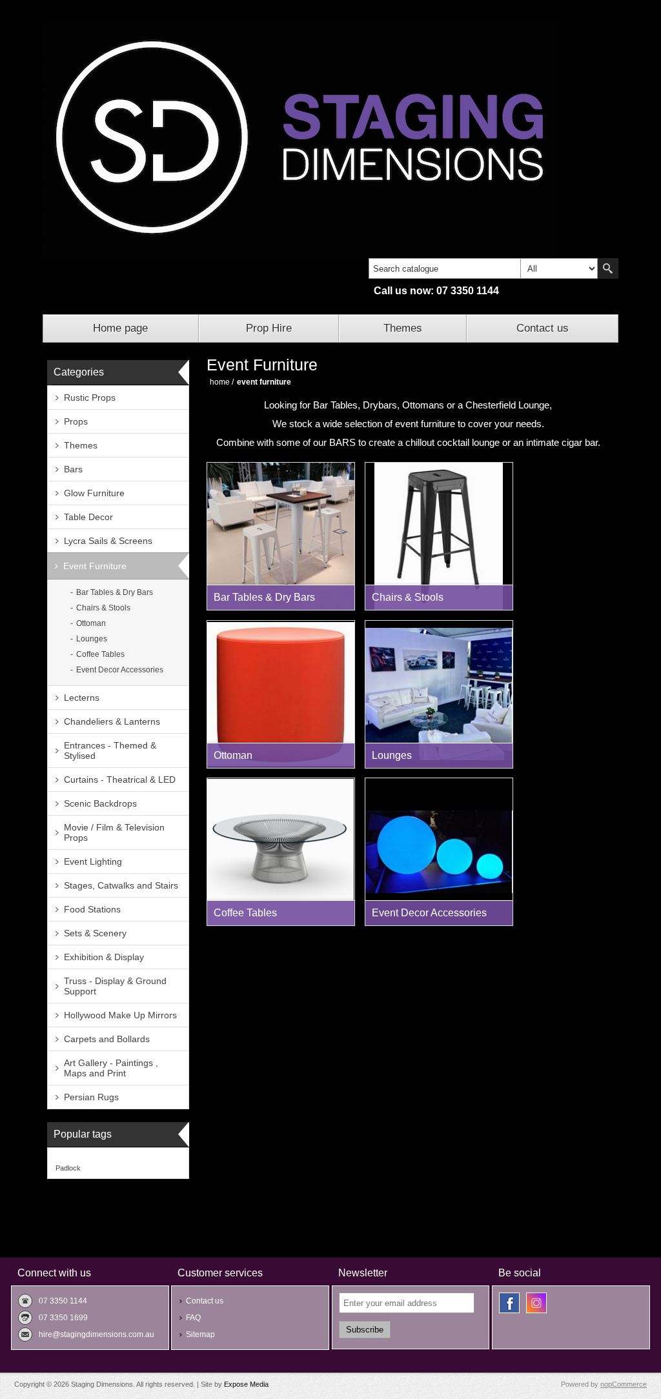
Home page (120, 328)
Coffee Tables (100, 654)
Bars (73, 469)
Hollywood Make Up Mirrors (120, 1015)
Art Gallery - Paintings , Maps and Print (111, 1068)
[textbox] (445, 268)
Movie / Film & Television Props (114, 832)
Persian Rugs (91, 1097)
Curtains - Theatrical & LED (120, 779)
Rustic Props (90, 397)
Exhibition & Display (104, 957)
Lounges (91, 638)
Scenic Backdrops (100, 803)
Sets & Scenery (95, 933)
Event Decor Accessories (119, 669)
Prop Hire (269, 328)
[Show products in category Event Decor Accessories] (439, 851)
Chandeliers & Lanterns (112, 721)
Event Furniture (95, 566)
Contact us (542, 328)
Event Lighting (93, 861)
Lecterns (81, 697)
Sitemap (200, 1334)
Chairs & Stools (103, 607)
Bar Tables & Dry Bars (114, 592)
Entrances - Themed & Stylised (110, 750)
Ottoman (91, 623)
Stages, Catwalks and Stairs (121, 885)
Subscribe (364, 1329)
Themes (402, 328)
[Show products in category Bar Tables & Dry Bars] (280, 536)
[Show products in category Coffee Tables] (280, 851)
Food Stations (92, 909)
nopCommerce (623, 1384)
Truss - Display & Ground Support (115, 986)
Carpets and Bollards (107, 1039)
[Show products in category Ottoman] (280, 694)
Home (220, 382)
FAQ (193, 1317)
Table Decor (88, 517)
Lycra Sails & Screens (108, 541)
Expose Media (246, 1384)
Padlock (68, 1168)
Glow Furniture (94, 493)
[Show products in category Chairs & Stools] (439, 536)
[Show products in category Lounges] (439, 694)
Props (76, 421)
